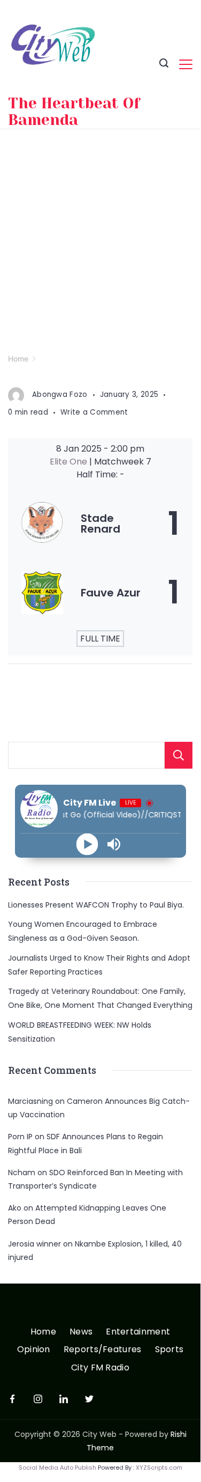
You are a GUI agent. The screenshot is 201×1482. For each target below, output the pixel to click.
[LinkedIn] (63, 1399)
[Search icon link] (163, 64)
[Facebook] (12, 1399)
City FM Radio (100, 1368)
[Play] (86, 844)
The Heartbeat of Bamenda (74, 111)
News (80, 1332)
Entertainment (138, 1332)
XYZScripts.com (159, 1467)
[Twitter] (89, 1399)
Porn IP (20, 1136)
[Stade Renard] (100, 523)
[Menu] (185, 64)
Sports (169, 1349)
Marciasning (30, 1101)
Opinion (33, 1349)
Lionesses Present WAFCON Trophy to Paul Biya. (96, 904)
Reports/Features (103, 1349)
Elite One (69, 461)
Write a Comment (94, 412)
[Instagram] (38, 1399)
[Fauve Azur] (100, 592)
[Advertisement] (100, 235)
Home (43, 1332)
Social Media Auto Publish (57, 1467)
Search (178, 755)
